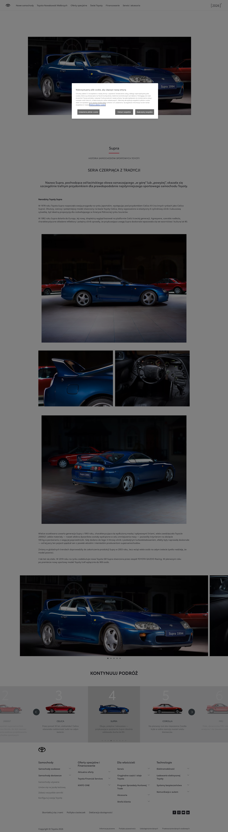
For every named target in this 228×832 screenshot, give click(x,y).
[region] (115, 101)
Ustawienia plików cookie (88, 112)
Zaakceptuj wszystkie (145, 112)
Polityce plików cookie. (97, 105)
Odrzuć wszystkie (124, 112)
